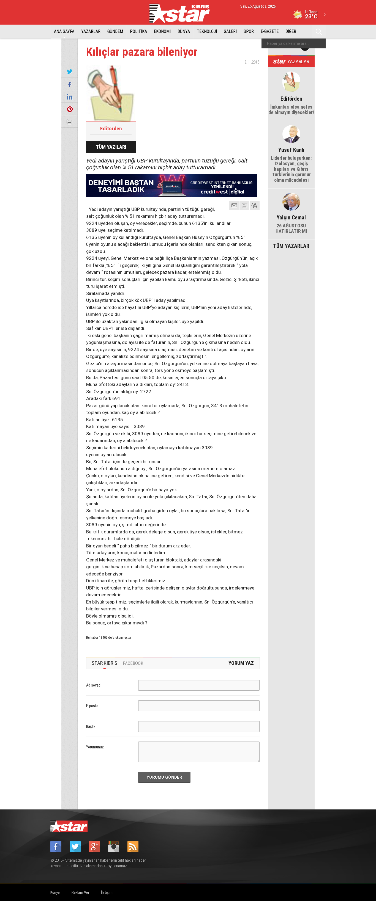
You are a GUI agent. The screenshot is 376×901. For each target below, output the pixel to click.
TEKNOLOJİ (207, 31)
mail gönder (234, 205)
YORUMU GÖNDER (164, 777)
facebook (225, 72)
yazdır (244, 205)
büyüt (255, 205)
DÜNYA (184, 31)
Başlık (90, 726)
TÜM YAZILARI (111, 147)
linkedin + (253, 72)
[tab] (104, 663)
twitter (239, 72)
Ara (319, 31)
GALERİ (230, 31)
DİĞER (290, 31)
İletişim (107, 892)
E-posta (92, 706)
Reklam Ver (80, 892)
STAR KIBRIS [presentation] (104, 663)
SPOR (249, 31)
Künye (55, 892)
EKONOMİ (162, 31)
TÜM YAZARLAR (291, 245)
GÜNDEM (115, 31)
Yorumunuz (95, 747)
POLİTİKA (138, 31)
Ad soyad (93, 685)
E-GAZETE (270, 31)
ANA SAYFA (64, 31)
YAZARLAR (90, 31)
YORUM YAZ (241, 663)
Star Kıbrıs (182, 13)
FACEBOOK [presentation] (133, 663)
